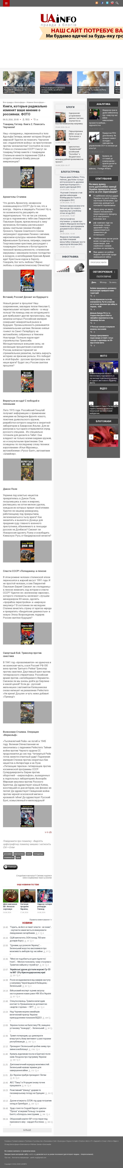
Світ (54, 1141)
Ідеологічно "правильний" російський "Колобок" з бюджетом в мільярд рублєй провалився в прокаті (69, 154)
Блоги (70, 107)
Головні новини (18, 1141)
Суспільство (38, 1141)
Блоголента (24, 1144)
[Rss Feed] (96, 3)
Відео (103, 388)
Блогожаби (103, 421)
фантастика (19, 854)
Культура (61, 1141)
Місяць (103, 282)
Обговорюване (102, 271)
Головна (7, 1141)
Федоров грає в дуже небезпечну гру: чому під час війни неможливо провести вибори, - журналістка (103, 117)
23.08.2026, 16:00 (67, 216)
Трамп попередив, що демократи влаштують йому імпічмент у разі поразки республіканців (30, 1038)
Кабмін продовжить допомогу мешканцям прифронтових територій (103, 290)
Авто (87, 1141)
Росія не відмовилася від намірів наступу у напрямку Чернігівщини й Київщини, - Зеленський (30, 983)
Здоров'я (97, 1141)
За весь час (113, 282)
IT (91, 1141)
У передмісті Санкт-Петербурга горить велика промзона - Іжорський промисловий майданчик (99, 409)
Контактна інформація (20, 1157)
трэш (18, 857)
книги (28, 854)
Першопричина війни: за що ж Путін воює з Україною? (76, 135)
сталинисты (9, 857)
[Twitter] (106, 3)
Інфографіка (70, 256)
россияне (8, 854)
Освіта (81, 1141)
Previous (5, 83)
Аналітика (103, 104)
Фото (103, 355)
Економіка (48, 1141)
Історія (75, 1141)
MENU (6, 3)
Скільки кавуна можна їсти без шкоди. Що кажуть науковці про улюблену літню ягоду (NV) (72, 209)
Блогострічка (70, 171)
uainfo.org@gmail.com (38, 1157)
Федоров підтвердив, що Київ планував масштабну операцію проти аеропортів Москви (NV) (72, 241)
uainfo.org (32, 1154)
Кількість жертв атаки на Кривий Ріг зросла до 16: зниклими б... (15, 90)
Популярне (104, 276)
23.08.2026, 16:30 (67, 190)
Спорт (104, 1141)
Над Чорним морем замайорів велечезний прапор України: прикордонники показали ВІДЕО (26, 1014)
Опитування (103, 178)
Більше (27, 1130)
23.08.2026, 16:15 (67, 203)
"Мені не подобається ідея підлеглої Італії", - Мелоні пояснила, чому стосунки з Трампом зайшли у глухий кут (30, 962)
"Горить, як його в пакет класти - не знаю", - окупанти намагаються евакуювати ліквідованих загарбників (30, 930)
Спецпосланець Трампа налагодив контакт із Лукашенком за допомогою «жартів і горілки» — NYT (28, 1004)
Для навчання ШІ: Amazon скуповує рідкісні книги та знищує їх (10, 909)
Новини (27, 923)
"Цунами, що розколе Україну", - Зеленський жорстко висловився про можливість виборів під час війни (28, 948)
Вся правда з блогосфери (14, 102)
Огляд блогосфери (11, 1144)
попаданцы (38, 854)
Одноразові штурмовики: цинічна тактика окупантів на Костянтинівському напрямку (69, 118)
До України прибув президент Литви (28, 1075)
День (94, 282)
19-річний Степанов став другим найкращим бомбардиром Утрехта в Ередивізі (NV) (71, 196)
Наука (68, 1141)
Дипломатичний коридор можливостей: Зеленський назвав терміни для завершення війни (30, 1067)
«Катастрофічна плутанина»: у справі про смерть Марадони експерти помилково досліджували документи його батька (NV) (72, 225)
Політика (28, 1141)
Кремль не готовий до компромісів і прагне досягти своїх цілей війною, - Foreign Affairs (102, 162)
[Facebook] (101, 3)
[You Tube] (111, 3)
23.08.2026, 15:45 (67, 234)
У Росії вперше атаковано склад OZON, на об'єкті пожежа (53, 90)
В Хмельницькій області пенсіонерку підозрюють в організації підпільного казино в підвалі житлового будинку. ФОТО (99, 378)
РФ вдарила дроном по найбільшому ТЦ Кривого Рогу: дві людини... (92, 90)
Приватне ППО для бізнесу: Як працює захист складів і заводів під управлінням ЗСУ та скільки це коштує (103, 140)
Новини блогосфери (35, 102)
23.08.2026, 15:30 (67, 247)
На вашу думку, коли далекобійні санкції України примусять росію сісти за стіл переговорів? (103, 188)
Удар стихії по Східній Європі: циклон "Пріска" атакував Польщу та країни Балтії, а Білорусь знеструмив (28, 1111)
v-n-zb (48, 832)
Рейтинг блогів (35, 1144)
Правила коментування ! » (41, 920)
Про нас (7, 1157)
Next (119, 83)
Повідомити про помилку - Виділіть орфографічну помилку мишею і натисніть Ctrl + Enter (27, 844)
